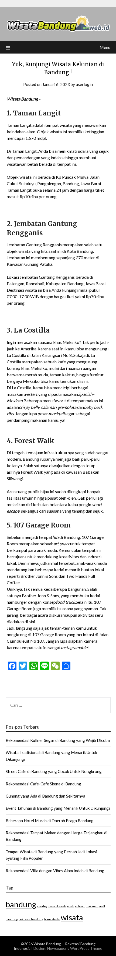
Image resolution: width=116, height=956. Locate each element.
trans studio (52, 919)
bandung (21, 904)
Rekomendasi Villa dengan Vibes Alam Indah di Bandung (55, 870)
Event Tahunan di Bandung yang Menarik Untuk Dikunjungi (58, 808)
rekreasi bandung (31, 919)
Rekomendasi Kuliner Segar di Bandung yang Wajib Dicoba (58, 740)
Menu (105, 47)
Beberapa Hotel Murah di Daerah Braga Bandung (50, 820)
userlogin (84, 84)
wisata (72, 917)
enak (70, 906)
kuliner (80, 906)
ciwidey (42, 906)
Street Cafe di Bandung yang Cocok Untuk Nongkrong (54, 771)
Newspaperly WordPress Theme (74, 948)
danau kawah (57, 906)
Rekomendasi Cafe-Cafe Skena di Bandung (43, 783)
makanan (92, 906)
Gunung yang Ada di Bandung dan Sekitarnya (45, 796)
